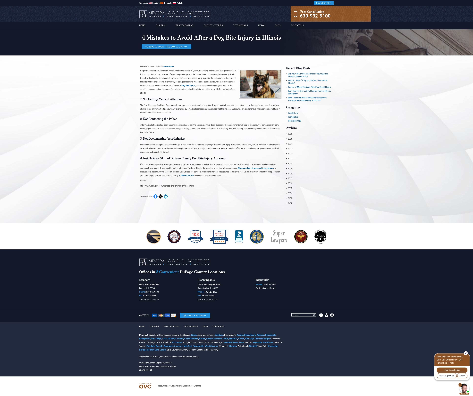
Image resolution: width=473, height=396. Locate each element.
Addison (260, 335)
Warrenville (198, 346)
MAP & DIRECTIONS (147, 299)
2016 (289, 183)
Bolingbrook (145, 339)
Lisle (241, 342)
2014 (289, 193)
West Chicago (211, 346)
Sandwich (168, 346)
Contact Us (297, 25)
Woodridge (273, 346)
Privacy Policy (175, 386)
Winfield (253, 346)
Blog (277, 25)
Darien (202, 339)
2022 (289, 154)
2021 (289, 158)
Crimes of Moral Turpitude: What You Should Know (309, 87)
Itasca (235, 342)
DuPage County (146, 350)
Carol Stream (168, 339)
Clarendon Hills (191, 339)
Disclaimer (187, 386)
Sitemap (197, 386)
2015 (289, 188)
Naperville (257, 342)
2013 (289, 198)
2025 (289, 139)
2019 (289, 168)
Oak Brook (268, 342)
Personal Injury (168, 66)
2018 (289, 173)
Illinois (194, 335)
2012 (289, 203)
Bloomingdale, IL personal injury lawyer (256, 168)
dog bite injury (188, 85)
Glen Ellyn (249, 339)
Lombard (219, 335)
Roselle (159, 346)
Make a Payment (196, 315)
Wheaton (232, 346)
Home (142, 25)
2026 (289, 134)
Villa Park (188, 346)
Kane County (160, 350)
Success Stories (213, 25)
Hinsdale (228, 342)
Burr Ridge (156, 339)
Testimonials (240, 25)
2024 (289, 144)
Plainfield (150, 346)
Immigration (293, 117)
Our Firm (160, 25)
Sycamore (178, 346)
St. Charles (177, 342)
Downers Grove (221, 339)
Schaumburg (250, 335)
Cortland (179, 339)
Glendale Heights (263, 339)
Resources (162, 386)
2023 (289, 149)
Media (261, 25)
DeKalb (209, 339)
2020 (289, 163)
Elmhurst (233, 339)
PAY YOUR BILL (323, 3)
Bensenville (270, 335)
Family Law (293, 113)
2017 (289, 178)
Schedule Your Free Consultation (166, 47)
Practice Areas (184, 25)
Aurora (240, 335)
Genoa (241, 339)
